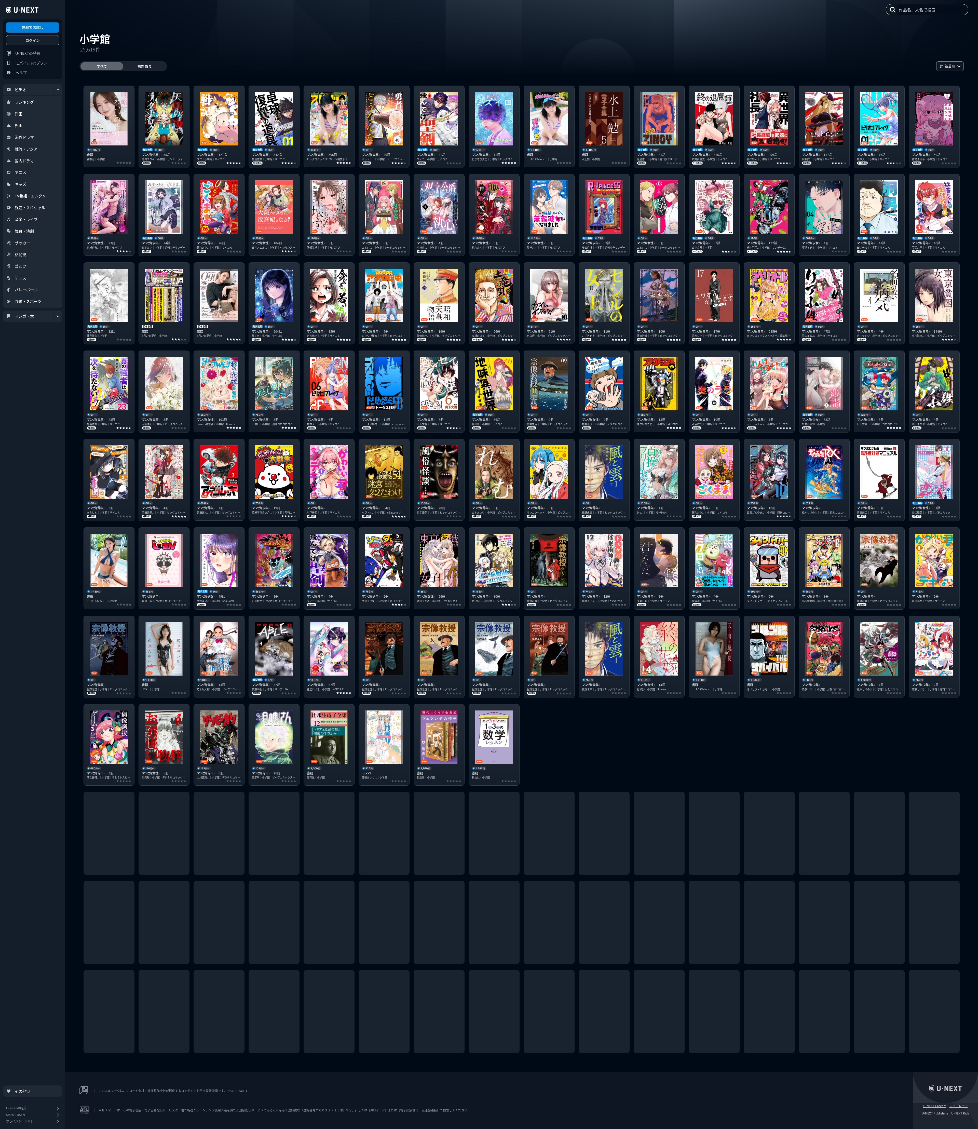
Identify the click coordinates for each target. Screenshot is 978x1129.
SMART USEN (15, 1114)
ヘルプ (21, 72)
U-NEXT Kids (960, 1113)
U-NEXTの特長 (27, 53)
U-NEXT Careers (934, 1106)
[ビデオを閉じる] (57, 89)
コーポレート (958, 1106)
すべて (102, 66)
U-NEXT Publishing (935, 1113)
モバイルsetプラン (31, 62)
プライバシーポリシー (21, 1121)
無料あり (145, 66)
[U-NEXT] (22, 10)
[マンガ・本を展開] (57, 316)
